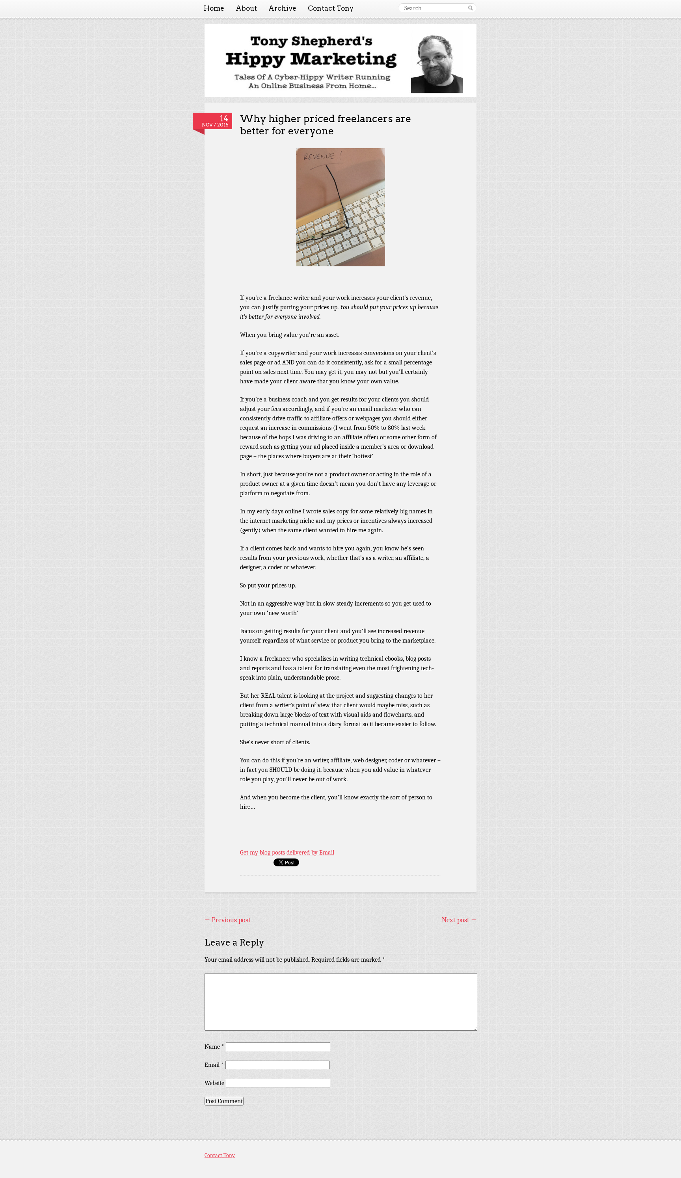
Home (214, 8)
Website (214, 1083)
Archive (282, 8)
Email (214, 1064)
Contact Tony (331, 8)
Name (214, 1046)
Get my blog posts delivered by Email (287, 852)
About (246, 8)
